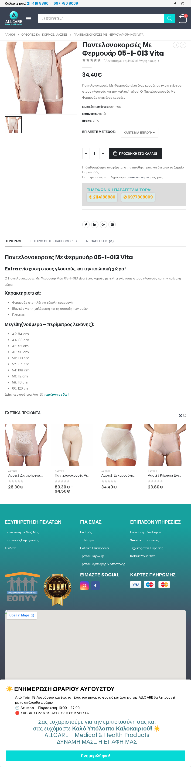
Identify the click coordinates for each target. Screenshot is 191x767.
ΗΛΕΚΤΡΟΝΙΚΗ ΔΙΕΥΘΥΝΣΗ (112, 224)
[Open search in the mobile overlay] (106, 18)
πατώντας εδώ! (56, 394)
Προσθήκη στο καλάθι (138, 153)
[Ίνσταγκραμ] (183, 3)
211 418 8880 (27, 3)
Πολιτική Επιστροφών (94, 548)
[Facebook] (175, 3)
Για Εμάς (86, 532)
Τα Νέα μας (87, 540)
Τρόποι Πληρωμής (92, 556)
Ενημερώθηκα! (95, 756)
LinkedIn (95, 224)
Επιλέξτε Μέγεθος (98, 131)
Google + (103, 224)
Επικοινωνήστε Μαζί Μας (22, 532)
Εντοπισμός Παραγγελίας (22, 540)
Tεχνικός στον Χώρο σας (146, 548)
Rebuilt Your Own (143, 556)
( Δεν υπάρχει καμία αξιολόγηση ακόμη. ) (131, 61)
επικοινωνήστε (139, 177)
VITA (96, 121)
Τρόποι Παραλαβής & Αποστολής (102, 564)
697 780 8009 (66, 3)
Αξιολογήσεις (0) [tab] (100, 241)
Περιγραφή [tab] (13, 241)
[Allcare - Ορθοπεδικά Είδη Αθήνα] (12, 18)
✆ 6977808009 (138, 197)
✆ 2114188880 (102, 197)
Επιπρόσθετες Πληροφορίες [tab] (54, 241)
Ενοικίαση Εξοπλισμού (145, 532)
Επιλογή (39, 431)
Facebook (86, 224)
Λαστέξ (101, 114)
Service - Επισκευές (144, 540)
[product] (26, 445)
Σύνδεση (10, 548)
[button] (180, 415)
